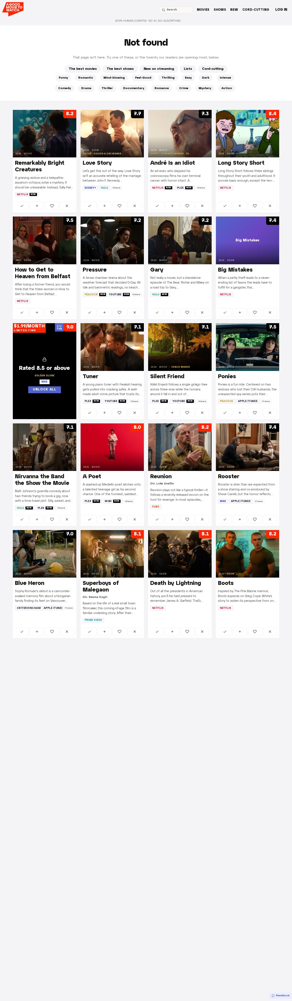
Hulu (104, 187)
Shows (220, 10)
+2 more (136, 294)
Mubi (112, 501)
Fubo (155, 506)
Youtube (119, 294)
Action (226, 88)
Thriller (107, 88)
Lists (188, 68)
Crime (183, 88)
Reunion (161, 476)
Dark (205, 77)
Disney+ (90, 187)
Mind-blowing (114, 77)
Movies (203, 10)
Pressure (95, 270)
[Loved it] (52, 206)
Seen (22, 206)
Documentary (133, 88)
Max (223, 501)
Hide (67, 206)
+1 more (266, 401)
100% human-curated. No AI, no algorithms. (148, 20)
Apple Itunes (248, 401)
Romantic (85, 77)
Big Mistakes (235, 270)
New (234, 10)
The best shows (120, 68)
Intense (225, 77)
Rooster (228, 476)
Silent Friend (167, 376)
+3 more (116, 188)
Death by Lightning (175, 583)
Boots (226, 583)
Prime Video (93, 620)
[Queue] (37, 206)
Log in (281, 9)
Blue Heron (29, 583)
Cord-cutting (255, 10)
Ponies (227, 376)
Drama (86, 88)
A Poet (92, 476)
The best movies (83, 68)
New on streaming (159, 68)
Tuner (90, 376)
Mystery (205, 88)
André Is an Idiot (172, 163)
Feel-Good (143, 77)
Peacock (95, 294)
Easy (188, 77)
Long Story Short (241, 163)
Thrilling (168, 77)
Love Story (97, 163)
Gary (156, 270)
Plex (184, 187)
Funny (63, 77)
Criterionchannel (29, 608)
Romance (162, 88)
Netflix (26, 194)
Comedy (64, 88)
